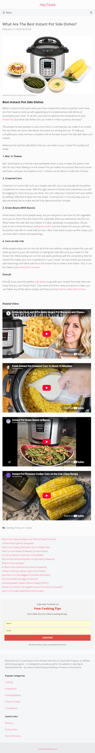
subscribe (47, 638)
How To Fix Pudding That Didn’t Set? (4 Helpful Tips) (26, 547)
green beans (45, 226)
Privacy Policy (11, 729)
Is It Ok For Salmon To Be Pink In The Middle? (23, 555)
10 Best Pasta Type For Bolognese (18, 543)
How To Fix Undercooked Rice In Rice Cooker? (23, 590)
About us (9, 723)
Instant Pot (8, 119)
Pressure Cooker (23, 527)
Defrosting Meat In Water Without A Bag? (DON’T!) (25, 583)
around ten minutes (29, 267)
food (60, 289)
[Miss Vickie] (47, 4)
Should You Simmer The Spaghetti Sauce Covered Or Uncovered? (32, 587)
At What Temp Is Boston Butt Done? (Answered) (24, 567)
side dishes (40, 281)
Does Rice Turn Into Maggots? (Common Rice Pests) (26, 575)
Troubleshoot (11, 708)
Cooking (9, 527)
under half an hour (75, 289)
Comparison (11, 688)
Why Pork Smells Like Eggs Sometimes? (20, 578)
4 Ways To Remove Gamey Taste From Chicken (24, 571)
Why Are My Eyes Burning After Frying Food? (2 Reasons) (28, 559)
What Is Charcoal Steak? (13, 563)
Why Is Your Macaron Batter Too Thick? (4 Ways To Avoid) (28, 539)
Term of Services (12, 735)
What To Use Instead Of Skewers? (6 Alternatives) (25, 551)
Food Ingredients (13, 695)
